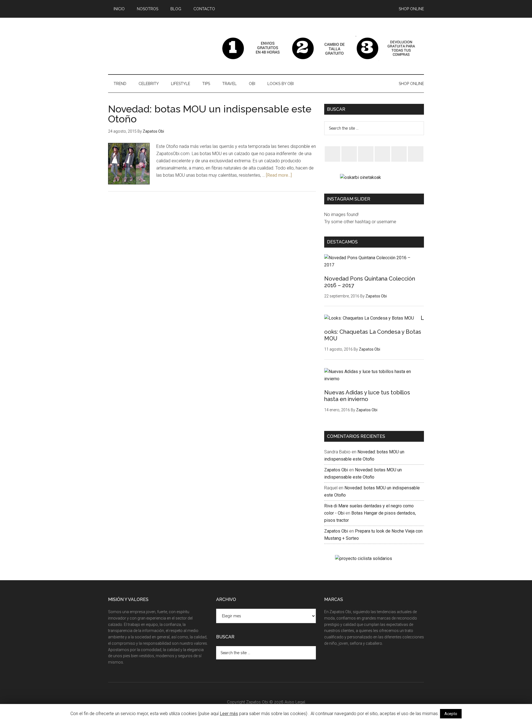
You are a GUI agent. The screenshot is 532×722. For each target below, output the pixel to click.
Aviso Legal (295, 702)
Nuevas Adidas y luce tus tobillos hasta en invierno (367, 395)
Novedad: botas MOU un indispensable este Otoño (209, 114)
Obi (160, 48)
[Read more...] (279, 175)
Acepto (450, 713)
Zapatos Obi (336, 469)
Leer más (229, 713)
